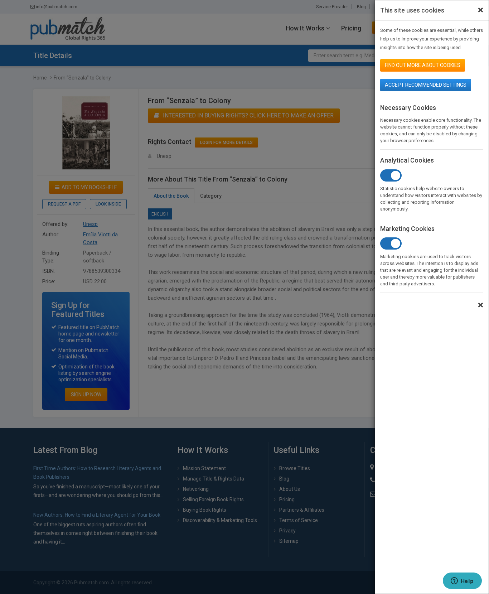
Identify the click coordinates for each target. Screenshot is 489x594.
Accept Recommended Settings (425, 85)
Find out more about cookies (422, 65)
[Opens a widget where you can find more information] (462, 581)
